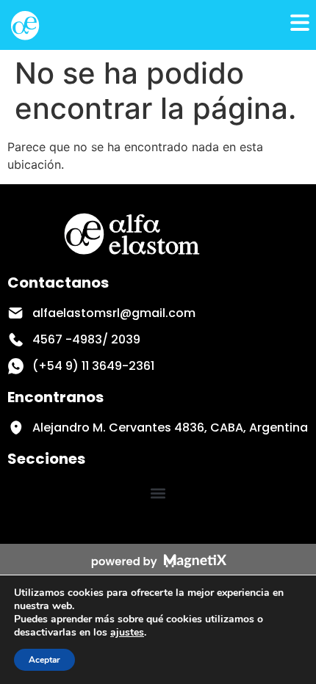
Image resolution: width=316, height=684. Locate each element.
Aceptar (44, 660)
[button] (158, 493)
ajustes (127, 632)
